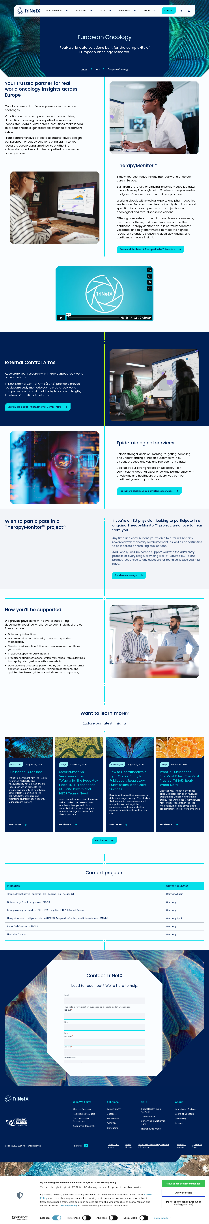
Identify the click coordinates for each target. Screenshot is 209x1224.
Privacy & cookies (181, 1146)
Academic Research (84, 1126)
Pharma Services (82, 1109)
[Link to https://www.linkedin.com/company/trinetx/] (86, 1147)
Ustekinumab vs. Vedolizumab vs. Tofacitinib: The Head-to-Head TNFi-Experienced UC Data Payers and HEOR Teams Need (78, 783)
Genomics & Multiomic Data (153, 1123)
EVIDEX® (111, 1123)
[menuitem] (58, 10)
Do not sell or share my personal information (153, 1146)
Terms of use (198, 1146)
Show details (161, 1218)
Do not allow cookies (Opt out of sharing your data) (183, 1203)
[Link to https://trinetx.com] (28, 11)
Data (102, 10)
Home (84, 69)
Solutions (81, 10)
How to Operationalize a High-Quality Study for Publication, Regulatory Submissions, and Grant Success (128, 780)
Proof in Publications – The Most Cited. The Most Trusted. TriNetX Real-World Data (179, 778)
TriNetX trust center (113, 1146)
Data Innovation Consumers (81, 1120)
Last (66, 1033)
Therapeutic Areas (151, 1128)
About (147, 10)
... (97, 67)
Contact (168, 10)
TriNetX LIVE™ (114, 1109)
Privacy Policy (69, 1205)
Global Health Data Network (151, 1111)
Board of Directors (184, 1114)
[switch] (86, 1217)
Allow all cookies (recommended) (183, 1183)
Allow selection (183, 1192)
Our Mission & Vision (185, 1109)
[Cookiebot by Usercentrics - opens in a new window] (19, 1218)
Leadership (181, 1118)
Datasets (112, 1114)
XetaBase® (113, 1118)
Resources (124, 10)
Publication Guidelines (26, 772)
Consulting (112, 1128)
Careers (179, 1123)
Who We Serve (54, 10)
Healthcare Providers (84, 1114)
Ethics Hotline (128, 1146)
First (66, 1022)
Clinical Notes (148, 1116)
